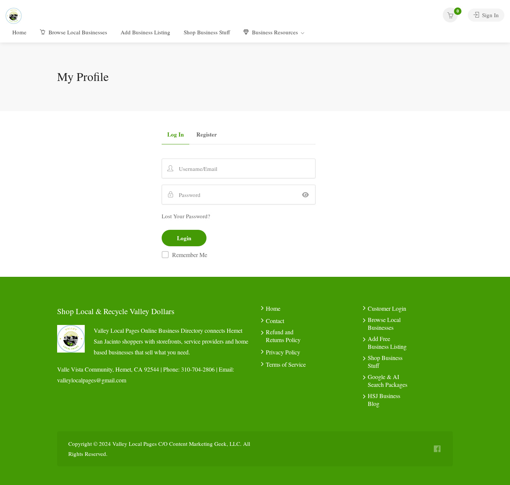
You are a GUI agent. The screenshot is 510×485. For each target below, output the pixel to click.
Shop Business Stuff (207, 32)
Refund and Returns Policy (283, 336)
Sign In (490, 15)
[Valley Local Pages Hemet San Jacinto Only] (14, 15)
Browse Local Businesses (77, 32)
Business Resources (274, 32)
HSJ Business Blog (384, 399)
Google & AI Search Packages (387, 380)
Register (206, 135)
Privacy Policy (283, 352)
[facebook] (437, 449)
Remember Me (189, 255)
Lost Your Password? (186, 216)
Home (19, 32)
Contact (275, 321)
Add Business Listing (145, 32)
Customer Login (387, 308)
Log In (175, 135)
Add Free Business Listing (387, 342)
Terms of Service (286, 364)
